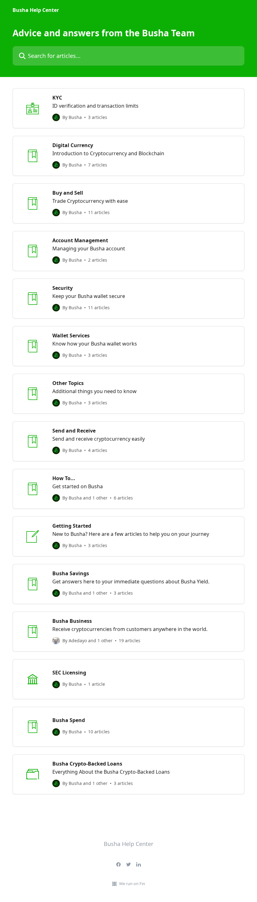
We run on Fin (132, 883)
